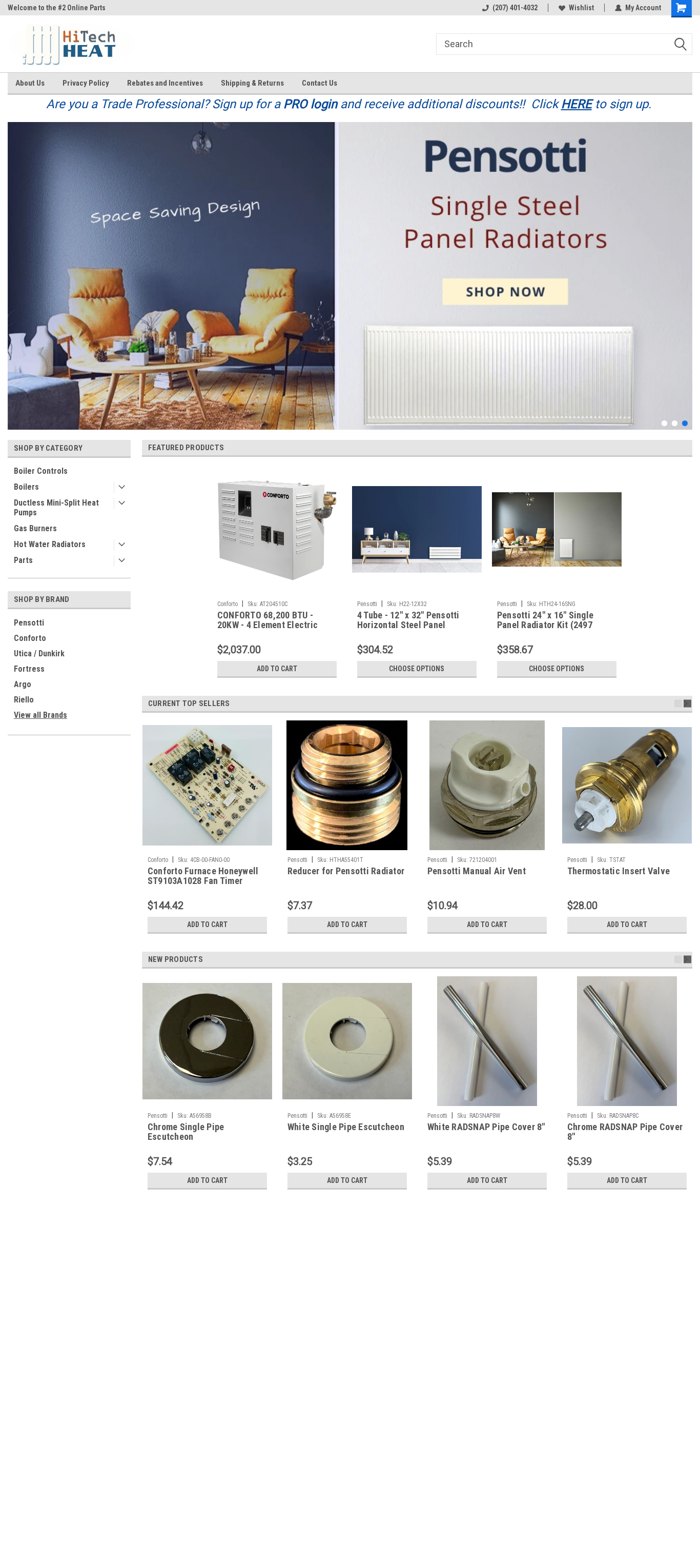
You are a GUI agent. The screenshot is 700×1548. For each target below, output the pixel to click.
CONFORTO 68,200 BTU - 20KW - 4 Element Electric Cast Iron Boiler (267, 620)
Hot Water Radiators (50, 544)
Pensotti (29, 623)
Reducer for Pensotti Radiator (345, 871)
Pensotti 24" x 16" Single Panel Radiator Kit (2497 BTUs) (545, 620)
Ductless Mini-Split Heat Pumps (56, 507)
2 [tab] (674, 423)
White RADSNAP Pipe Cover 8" (486, 1127)
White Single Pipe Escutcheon (345, 1127)
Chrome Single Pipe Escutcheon (186, 1132)
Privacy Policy (86, 83)
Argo (22, 684)
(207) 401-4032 (515, 8)
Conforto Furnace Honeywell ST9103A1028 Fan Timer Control (203, 876)
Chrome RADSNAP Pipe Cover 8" (625, 1132)
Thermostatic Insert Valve (618, 871)
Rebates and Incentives (165, 83)
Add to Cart (277, 669)
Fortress (29, 669)
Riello (24, 700)
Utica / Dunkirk (39, 653)
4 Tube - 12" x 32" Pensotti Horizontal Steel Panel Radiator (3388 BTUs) (408, 620)
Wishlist (581, 8)
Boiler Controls (41, 471)
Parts (23, 560)
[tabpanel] (350, 276)
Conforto (30, 638)
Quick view (417, 588)
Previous (18, 268)
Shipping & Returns (252, 83)
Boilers (26, 487)
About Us (30, 83)
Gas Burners (35, 528)
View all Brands (40, 715)
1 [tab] (664, 423)
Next (682, 268)
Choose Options (416, 669)
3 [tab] (685, 423)
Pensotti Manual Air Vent (476, 871)
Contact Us (319, 83)
